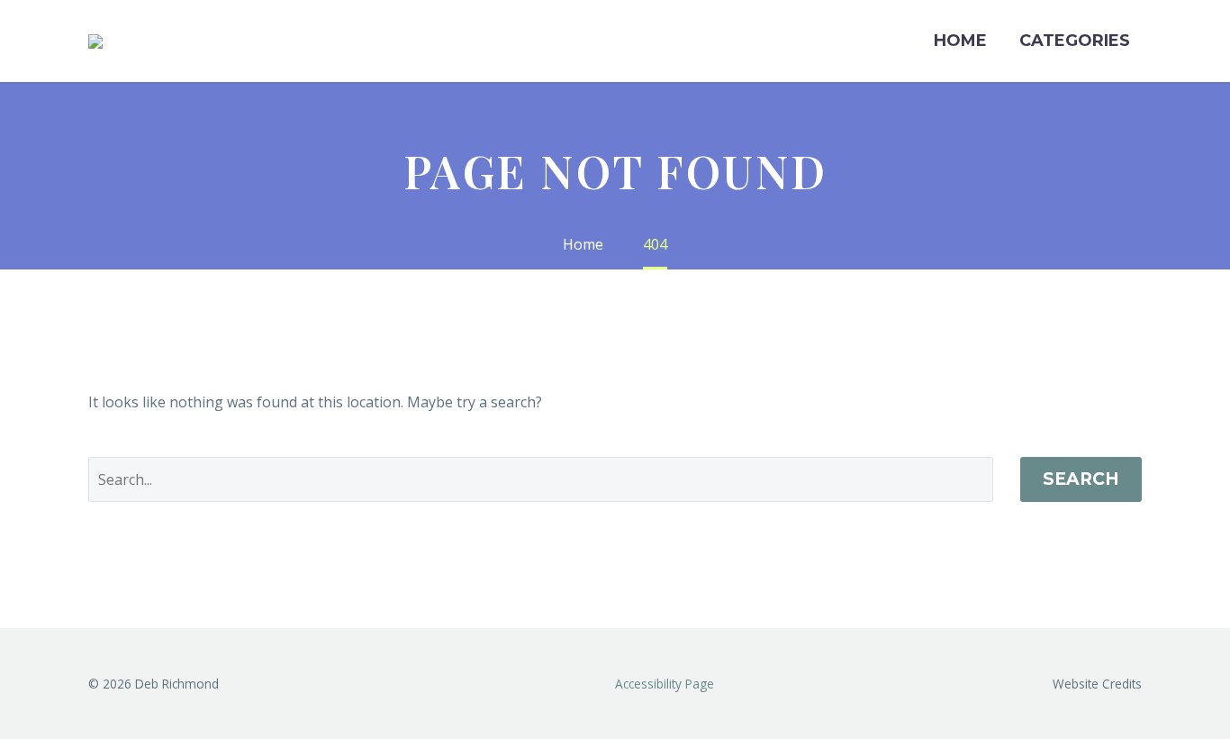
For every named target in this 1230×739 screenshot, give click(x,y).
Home (960, 40)
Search (1081, 479)
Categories (1074, 40)
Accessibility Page (666, 683)
